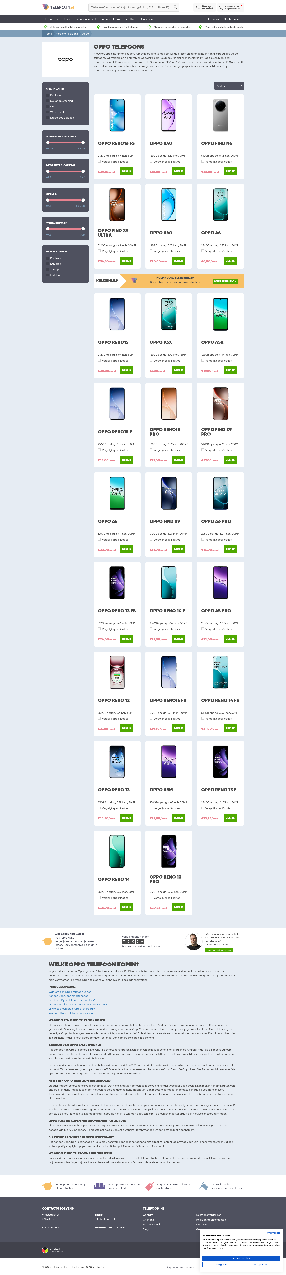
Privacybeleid (273, 1232)
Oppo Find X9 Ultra (113, 233)
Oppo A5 (107, 521)
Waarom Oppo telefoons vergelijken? (71, 1013)
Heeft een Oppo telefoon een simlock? (72, 1000)
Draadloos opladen (62, 117)
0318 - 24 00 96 (116, 1227)
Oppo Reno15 (113, 342)
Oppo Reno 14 (114, 879)
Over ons (213, 19)
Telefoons (51, 19)
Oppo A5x (212, 342)
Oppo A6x (161, 342)
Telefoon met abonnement (80, 19)
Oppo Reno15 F (115, 432)
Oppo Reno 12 (114, 700)
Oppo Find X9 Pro (216, 431)
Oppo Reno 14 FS (220, 700)
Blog (146, 1229)
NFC (52, 106)
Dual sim (55, 95)
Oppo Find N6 (216, 143)
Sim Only (130, 19)
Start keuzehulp (224, 281)
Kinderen (55, 258)
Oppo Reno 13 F (218, 790)
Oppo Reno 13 (114, 790)
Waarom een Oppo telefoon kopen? (71, 991)
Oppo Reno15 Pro (165, 431)
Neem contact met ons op (219, 950)
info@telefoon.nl (105, 1219)
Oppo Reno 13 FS (117, 611)
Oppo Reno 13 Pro (165, 879)
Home (48, 33)
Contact (148, 1214)
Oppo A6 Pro (216, 521)
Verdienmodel (151, 1224)
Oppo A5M (161, 790)
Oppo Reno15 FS (168, 700)
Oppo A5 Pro (216, 611)
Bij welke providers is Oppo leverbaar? (72, 1008)
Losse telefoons (110, 19)
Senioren (55, 263)
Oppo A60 (161, 233)
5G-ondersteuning (61, 100)
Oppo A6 (211, 233)
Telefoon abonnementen (211, 1219)
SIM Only (201, 1224)
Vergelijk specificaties (115, 161)
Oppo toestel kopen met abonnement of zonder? (79, 1004)
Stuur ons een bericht (207, 7)
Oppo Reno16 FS (116, 143)
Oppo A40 (161, 143)
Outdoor (55, 275)
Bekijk (126, 171)
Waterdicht (57, 112)
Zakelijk (54, 269)
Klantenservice (232, 19)
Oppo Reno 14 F (167, 611)
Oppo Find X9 (165, 521)
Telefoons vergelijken (208, 1214)
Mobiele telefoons (67, 33)
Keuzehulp (147, 19)
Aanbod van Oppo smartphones (68, 995)
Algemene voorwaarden (181, 1267)
